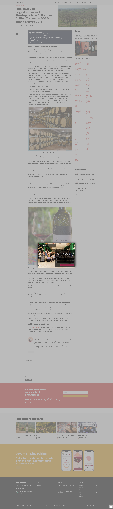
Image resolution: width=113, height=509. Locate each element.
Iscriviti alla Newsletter (67, 264)
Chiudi (39, 265)
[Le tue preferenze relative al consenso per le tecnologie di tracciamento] (111, 507)
